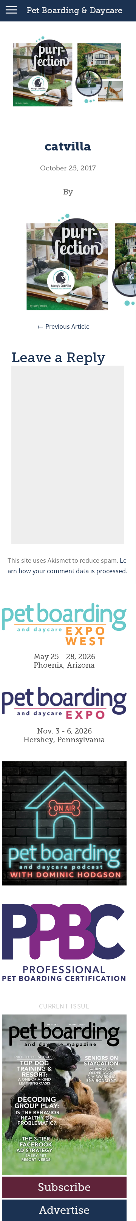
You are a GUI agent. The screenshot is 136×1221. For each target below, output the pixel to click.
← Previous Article (63, 326)
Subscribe (64, 1187)
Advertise (64, 1210)
